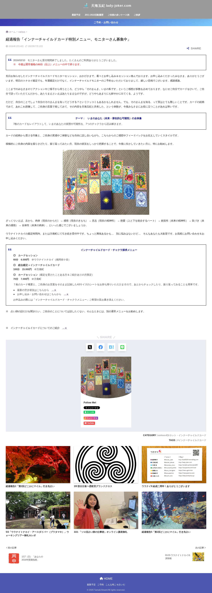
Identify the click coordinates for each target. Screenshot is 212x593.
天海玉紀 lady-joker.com (111, 5)
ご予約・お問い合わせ (106, 22)
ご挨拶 (137, 15)
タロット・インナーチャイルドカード (186, 435)
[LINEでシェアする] (122, 347)
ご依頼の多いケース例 (118, 15)
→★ (53, 290)
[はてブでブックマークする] (111, 347)
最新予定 (76, 15)
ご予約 (100, 584)
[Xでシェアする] (90, 347)
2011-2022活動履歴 (94, 15)
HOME (107, 578)
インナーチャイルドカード (192, 440)
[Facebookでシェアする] (101, 347)
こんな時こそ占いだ (115, 584)
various (162, 435)
